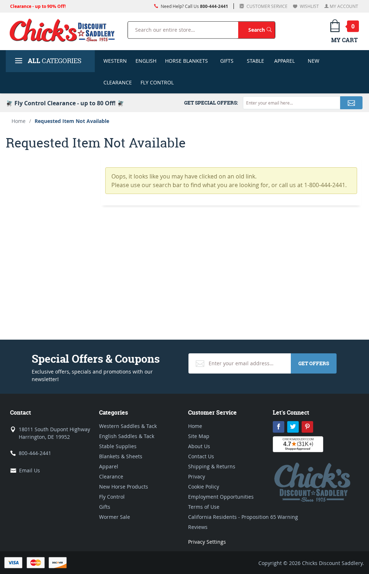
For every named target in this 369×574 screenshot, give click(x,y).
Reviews (198, 527)
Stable (255, 60)
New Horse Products (123, 486)
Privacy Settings (207, 541)
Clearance (117, 82)
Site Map (198, 436)
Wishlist (309, 6)
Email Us (29, 470)
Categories (54, 60)
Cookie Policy (203, 486)
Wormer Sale (114, 516)
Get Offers (313, 363)
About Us (199, 446)
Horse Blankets (186, 60)
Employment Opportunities (221, 496)
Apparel (284, 60)
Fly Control (157, 82)
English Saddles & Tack (126, 436)
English (145, 60)
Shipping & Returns (211, 466)
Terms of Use (203, 506)
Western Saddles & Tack (128, 426)
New (313, 60)
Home (19, 121)
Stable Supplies (118, 446)
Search (261, 29)
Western (115, 60)
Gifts (227, 60)
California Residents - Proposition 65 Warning (243, 516)
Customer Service (266, 6)
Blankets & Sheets (120, 456)
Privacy (196, 476)
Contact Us (201, 456)
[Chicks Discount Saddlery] (62, 30)
